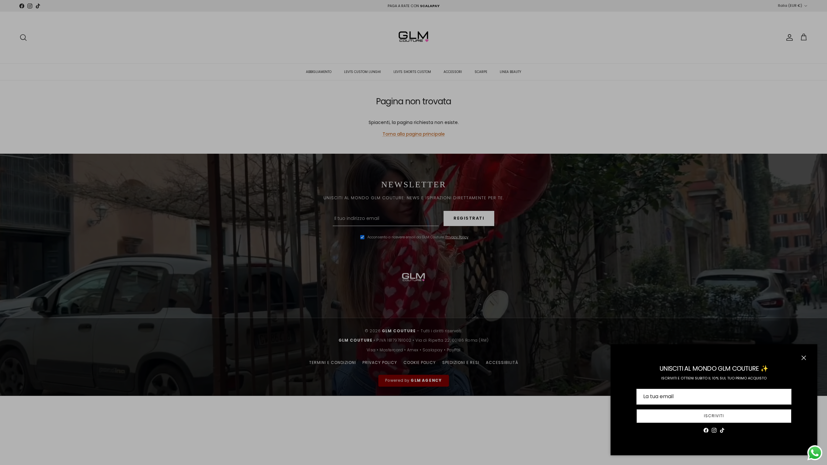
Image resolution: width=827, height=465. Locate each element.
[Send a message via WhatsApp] (815, 453)
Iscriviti (714, 415)
